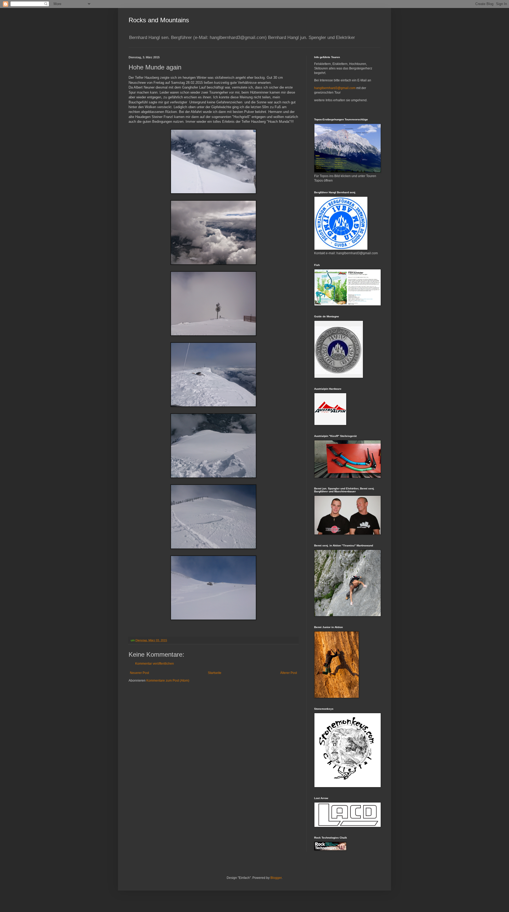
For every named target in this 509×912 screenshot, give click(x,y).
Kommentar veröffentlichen (154, 663)
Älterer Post (288, 673)
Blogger (276, 878)
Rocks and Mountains (159, 20)
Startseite (214, 673)
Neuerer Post (139, 673)
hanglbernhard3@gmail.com (335, 88)
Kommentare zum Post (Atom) (167, 680)
